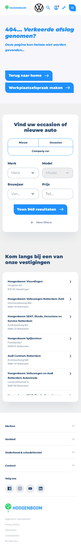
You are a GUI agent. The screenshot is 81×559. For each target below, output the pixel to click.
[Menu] (72, 7)
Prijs (46, 184)
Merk (12, 163)
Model (47, 163)
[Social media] (9, 488)
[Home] (15, 7)
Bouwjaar (15, 184)
